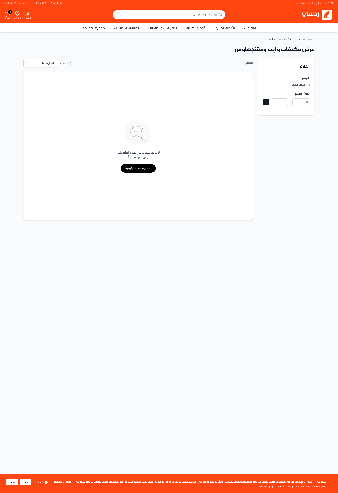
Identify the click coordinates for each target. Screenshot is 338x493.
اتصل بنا (8, 3)
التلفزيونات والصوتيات (162, 27)
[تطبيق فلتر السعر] (266, 102)
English (54, 3)
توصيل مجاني (322, 3)
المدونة (23, 3)
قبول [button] (12, 482)
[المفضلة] (17, 13)
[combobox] (169, 14)
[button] (41, 482)
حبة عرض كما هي (93, 27)
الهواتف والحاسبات (126, 27)
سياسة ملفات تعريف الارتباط (181, 481)
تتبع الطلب (39, 3)
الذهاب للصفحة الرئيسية (138, 168)
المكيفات (250, 27)
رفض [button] (25, 482)
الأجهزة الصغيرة (196, 27)
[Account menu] (27, 13)
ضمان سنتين (303, 3)
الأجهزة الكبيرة (225, 27)
